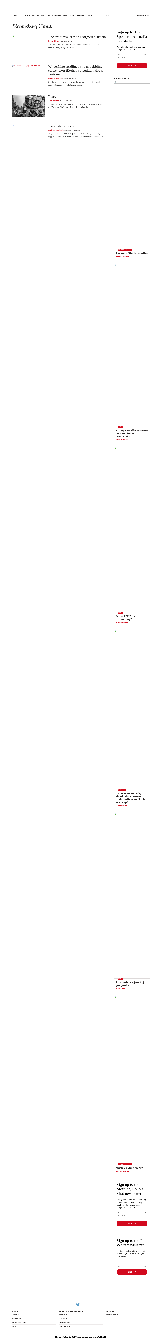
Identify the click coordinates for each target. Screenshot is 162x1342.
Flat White (122, 790)
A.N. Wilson (53, 100)
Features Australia (124, 249)
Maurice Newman (122, 1171)
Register (140, 15)
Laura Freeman (55, 78)
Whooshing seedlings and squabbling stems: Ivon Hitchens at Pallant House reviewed (75, 70)
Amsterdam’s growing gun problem (130, 983)
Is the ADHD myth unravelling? (127, 618)
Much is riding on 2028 (130, 1168)
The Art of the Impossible (132, 253)
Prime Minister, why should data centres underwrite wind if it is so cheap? (130, 798)
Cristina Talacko (122, 805)
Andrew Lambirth (56, 130)
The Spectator (81, 1296)
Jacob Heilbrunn (122, 439)
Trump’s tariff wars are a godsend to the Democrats (132, 433)
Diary (52, 97)
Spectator (81, 6)
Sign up (132, 65)
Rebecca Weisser (122, 256)
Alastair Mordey (122, 622)
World (120, 427)
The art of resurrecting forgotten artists (77, 37)
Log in (147, 15)
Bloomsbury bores (61, 126)
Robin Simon (53, 41)
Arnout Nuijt (120, 988)
